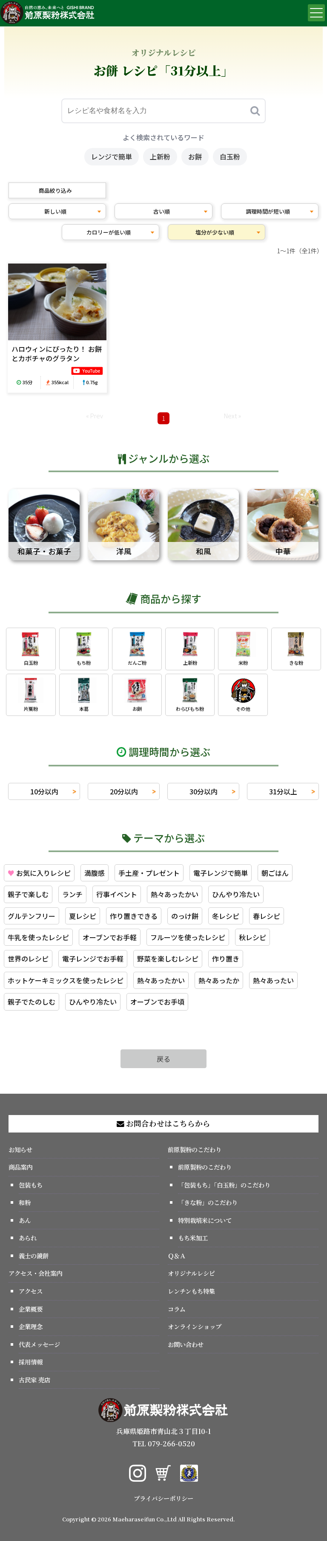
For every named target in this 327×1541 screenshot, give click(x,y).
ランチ (72, 894)
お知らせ (20, 1149)
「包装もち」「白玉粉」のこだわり (224, 1184)
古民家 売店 (34, 1379)
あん (25, 1220)
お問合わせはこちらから (167, 1123)
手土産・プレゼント (149, 873)
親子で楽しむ (28, 894)
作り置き (225, 958)
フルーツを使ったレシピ (187, 937)
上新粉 (160, 156)
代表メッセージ (39, 1344)
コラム (177, 1308)
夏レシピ (82, 916)
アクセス (31, 1290)
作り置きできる (134, 916)
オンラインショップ (194, 1326)
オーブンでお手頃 (157, 1001)
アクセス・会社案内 (35, 1273)
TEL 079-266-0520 (163, 1443)
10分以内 (44, 791)
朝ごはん (275, 873)
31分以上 (283, 791)
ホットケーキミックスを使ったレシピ (65, 980)
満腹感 (94, 873)
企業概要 (31, 1308)
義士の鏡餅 (34, 1255)
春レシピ (266, 916)
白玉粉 (230, 156)
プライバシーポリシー (163, 1498)
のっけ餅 (184, 916)
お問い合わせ (186, 1344)
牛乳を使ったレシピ (38, 937)
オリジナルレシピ (191, 1273)
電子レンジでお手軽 (92, 958)
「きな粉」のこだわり (208, 1202)
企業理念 (31, 1326)
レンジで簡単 (111, 156)
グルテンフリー (31, 916)
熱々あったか (218, 980)
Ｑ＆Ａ (177, 1255)
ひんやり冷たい (236, 894)
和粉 (25, 1202)
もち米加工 (193, 1237)
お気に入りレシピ (39, 873)
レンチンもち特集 (191, 1290)
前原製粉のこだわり (194, 1149)
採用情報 (31, 1361)
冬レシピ (225, 916)
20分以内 (124, 791)
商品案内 (20, 1166)
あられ (28, 1237)
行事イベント (116, 894)
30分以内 (203, 791)
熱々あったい (273, 980)
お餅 (195, 156)
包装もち (31, 1184)
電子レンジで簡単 (220, 873)
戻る (163, 1059)
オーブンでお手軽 (110, 937)
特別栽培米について (205, 1220)
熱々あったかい (174, 894)
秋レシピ (252, 937)
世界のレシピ (28, 958)
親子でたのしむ (31, 1001)
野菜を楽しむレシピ (167, 958)
